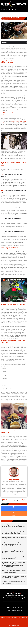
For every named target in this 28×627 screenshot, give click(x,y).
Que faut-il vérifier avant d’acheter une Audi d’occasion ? (13, 582)
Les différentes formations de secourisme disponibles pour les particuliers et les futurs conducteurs (13, 544)
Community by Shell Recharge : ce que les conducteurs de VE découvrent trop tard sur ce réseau (13, 526)
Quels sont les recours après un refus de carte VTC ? (14, 538)
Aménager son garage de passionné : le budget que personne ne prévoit (14, 532)
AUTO (12, 604)
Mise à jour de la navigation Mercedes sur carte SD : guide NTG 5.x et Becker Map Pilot (13, 551)
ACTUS (8, 604)
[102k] (13, 512)
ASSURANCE (8, 610)
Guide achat (19, 607)
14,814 (14, 509)
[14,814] (13, 507)
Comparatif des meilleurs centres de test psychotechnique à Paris (14, 576)
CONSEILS (19, 604)
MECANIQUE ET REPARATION (11, 607)
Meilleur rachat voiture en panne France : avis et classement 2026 (14, 571)
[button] (26, 10)
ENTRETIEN (14, 610)
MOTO (15, 604)
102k (13, 514)
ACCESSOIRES (19, 610)
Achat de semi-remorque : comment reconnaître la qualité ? (13, 557)
